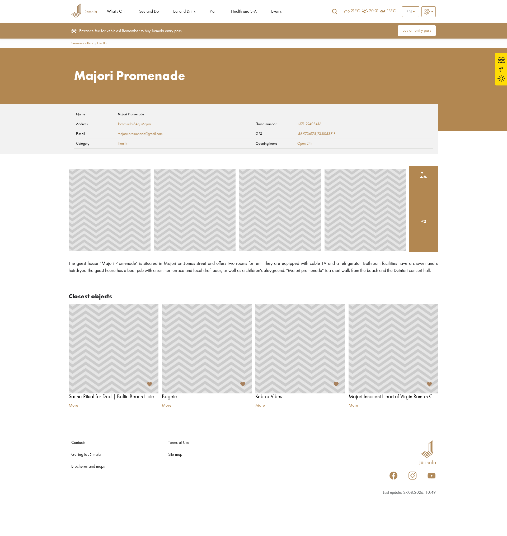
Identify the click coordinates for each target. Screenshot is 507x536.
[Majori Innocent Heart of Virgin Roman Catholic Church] (393, 348)
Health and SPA (244, 12)
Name (80, 114)
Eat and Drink (184, 12)
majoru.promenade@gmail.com (140, 134)
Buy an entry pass (416, 31)
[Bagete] (207, 348)
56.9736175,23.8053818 (317, 134)
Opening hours (266, 143)
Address (82, 124)
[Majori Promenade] (110, 210)
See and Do (149, 12)
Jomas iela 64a (128, 124)
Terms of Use (178, 443)
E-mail (80, 134)
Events (276, 12)
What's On (116, 12)
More (73, 405)
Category (82, 143)
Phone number (266, 124)
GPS (259, 134)
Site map (175, 455)
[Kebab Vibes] (300, 348)
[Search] (334, 11)
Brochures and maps (88, 466)
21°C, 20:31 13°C (373, 11)
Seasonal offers (82, 43)
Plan (213, 12)
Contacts (78, 443)
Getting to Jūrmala (86, 455)
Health (102, 43)
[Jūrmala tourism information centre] (84, 11)
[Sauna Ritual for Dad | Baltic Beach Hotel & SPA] (113, 348)
